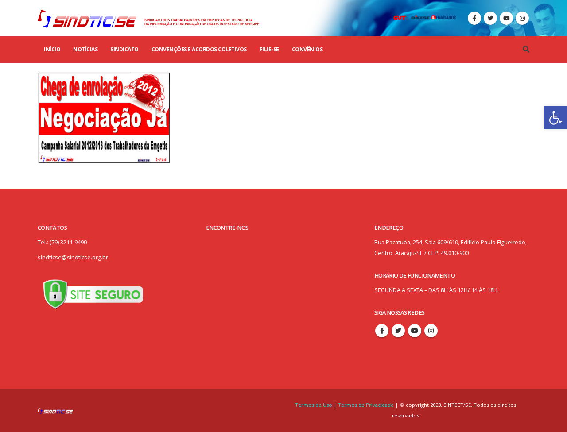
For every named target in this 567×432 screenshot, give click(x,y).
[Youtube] (506, 18)
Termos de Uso (314, 404)
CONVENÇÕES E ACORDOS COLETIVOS (199, 49)
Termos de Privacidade (366, 404)
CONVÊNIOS (307, 49)
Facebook (381, 330)
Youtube (414, 330)
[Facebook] (474, 18)
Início (52, 49)
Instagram (431, 330)
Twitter (398, 330)
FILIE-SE (269, 49)
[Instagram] (522, 18)
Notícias (85, 49)
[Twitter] (490, 18)
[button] (555, 117)
